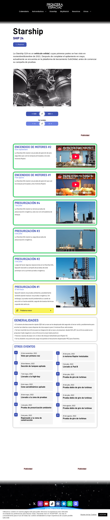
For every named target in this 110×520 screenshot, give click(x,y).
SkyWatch (64, 11)
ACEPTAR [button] (102, 514)
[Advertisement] (85, 101)
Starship (53, 11)
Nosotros (76, 11)
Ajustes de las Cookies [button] (88, 514)
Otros (85, 11)
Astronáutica (38, 11)
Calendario (24, 11)
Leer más (6, 517)
